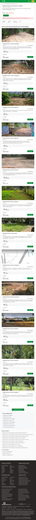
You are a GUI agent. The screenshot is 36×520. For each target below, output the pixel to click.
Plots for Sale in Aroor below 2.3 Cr (8, 427)
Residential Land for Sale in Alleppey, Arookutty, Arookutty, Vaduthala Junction (15, 447)
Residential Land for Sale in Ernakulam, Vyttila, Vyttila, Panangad (12, 441)
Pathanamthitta (12, 466)
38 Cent (6, 83)
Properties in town (6, 453)
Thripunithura (12, 483)
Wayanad (11, 471)
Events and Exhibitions (19, 509)
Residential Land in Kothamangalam (7, 495)
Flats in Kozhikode (21, 470)
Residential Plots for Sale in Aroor (8, 420)
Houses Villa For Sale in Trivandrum (7, 489)
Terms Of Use (27, 518)
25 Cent (6, 241)
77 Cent (6, 273)
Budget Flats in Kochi (22, 465)
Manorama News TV (22, 506)
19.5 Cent (6, 51)
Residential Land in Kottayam (6, 490)
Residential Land (8, 3)
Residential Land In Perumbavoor (7, 496)
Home (3, 3)
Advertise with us (29, 509)
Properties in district (7, 451)
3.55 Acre (6, 368)
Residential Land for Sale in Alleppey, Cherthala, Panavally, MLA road (13, 442)
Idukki (11, 468)
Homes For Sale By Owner (6, 491)
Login (33, 1)
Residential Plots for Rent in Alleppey (9, 422)
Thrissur (11, 469)
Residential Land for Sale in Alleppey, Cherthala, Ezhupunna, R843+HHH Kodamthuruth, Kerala (17, 434)
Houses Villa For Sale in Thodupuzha (7, 498)
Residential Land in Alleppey (7, 415)
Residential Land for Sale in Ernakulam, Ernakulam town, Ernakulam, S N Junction (15, 439)
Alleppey (13, 3)
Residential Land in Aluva (5, 492)
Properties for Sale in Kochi (23, 477)
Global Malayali (9, 507)
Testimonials (13, 509)
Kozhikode (3, 471)
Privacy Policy (23, 518)
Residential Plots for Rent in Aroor (8, 423)
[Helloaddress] (4, 1)
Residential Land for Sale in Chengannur (11, 75)
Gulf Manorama (4, 507)
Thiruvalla (3, 483)
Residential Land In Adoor (22, 498)
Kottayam (3, 468)
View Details (30, 56)
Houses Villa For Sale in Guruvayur (23, 495)
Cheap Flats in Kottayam (22, 471)
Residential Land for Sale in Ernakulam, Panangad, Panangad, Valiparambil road (15, 436)
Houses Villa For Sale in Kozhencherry (24, 497)
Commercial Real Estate (22, 499)
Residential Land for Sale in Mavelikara (10, 392)
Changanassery (4, 479)
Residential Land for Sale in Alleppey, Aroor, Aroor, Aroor (11, 444)
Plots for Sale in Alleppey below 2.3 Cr (9, 425)
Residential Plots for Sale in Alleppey (9, 418)
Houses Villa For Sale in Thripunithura (23, 492)
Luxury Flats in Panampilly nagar (23, 472)
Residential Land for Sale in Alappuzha (10, 107)
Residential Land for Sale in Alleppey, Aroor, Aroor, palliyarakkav (12, 446)
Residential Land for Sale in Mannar (10, 233)
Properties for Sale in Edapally (23, 482)
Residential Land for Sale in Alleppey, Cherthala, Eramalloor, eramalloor (13, 437)
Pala (2, 482)
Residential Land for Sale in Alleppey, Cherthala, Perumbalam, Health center (14, 432)
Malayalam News (9, 506)
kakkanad (11, 479)
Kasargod (11, 472)
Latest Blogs (8, 509)
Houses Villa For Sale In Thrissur (23, 490)
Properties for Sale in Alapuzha (23, 483)
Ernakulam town (12, 477)
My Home (24, 509)
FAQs (30, 518)
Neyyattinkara (4, 484)
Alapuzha (3, 466)
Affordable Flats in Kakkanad (23, 468)
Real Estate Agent (4, 497)
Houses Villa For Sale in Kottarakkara (23, 496)
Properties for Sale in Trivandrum (23, 478)
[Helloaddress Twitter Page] (20, 504)
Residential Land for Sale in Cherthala (10, 169)
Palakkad (3, 470)
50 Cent (6, 400)
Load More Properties (17, 409)
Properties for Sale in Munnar (23, 484)
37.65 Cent (7, 209)
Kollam (11, 465)
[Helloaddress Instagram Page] (21, 504)
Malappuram (12, 470)
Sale (5, 3)
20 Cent (6, 114)
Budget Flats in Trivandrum (23, 466)
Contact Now (6, 15)
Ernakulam (3, 469)
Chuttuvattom (28, 506)
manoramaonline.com (27, 517)
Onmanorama (15, 506)
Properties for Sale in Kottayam (23, 479)
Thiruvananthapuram (5, 465)
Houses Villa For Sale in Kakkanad (23, 491)
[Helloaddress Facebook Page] (19, 504)
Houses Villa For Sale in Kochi (22, 489)
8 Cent (6, 305)
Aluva (10, 478)
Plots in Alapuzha (21, 469)
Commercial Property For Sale (6, 499)
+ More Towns (12, 484)
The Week (14, 507)
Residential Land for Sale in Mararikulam (11, 43)
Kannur (3, 472)
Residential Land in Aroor (7, 417)
